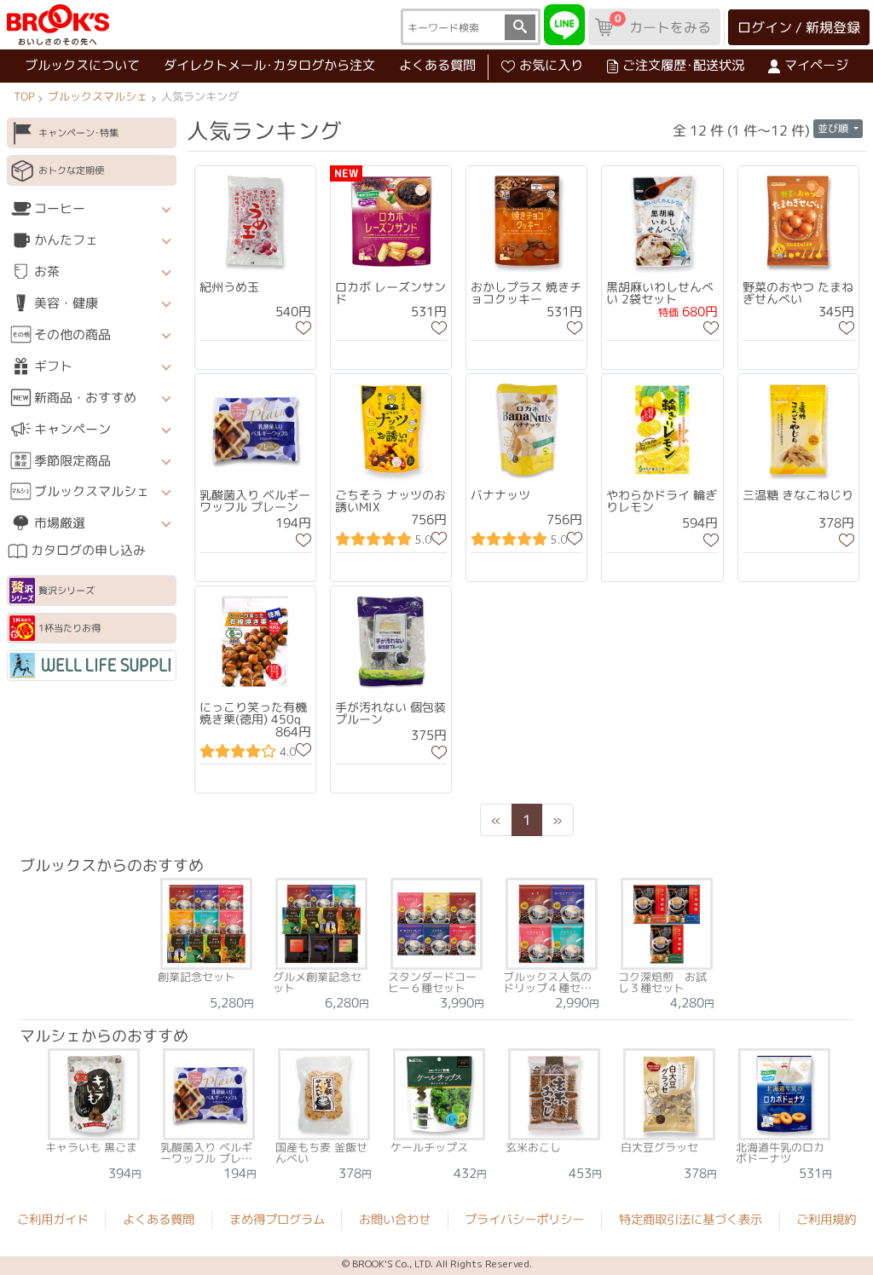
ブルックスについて (82, 65)
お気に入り (551, 65)
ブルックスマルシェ (97, 96)
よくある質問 (437, 65)
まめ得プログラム (277, 1218)
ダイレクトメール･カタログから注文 (269, 65)
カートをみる (662, 24)
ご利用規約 (826, 1219)
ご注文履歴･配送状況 (683, 65)
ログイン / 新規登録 (798, 27)
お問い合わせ (395, 1218)
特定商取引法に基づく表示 (690, 1219)
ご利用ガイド (53, 1218)
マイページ (816, 65)
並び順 (834, 128)
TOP (24, 96)
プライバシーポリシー (524, 1219)
